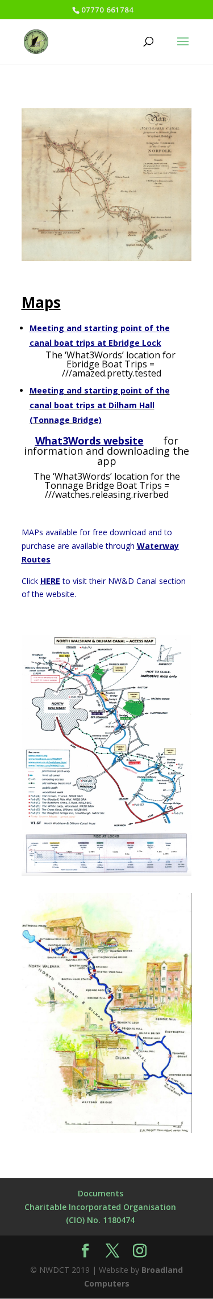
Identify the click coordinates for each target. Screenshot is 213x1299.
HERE (50, 581)
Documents (100, 1193)
